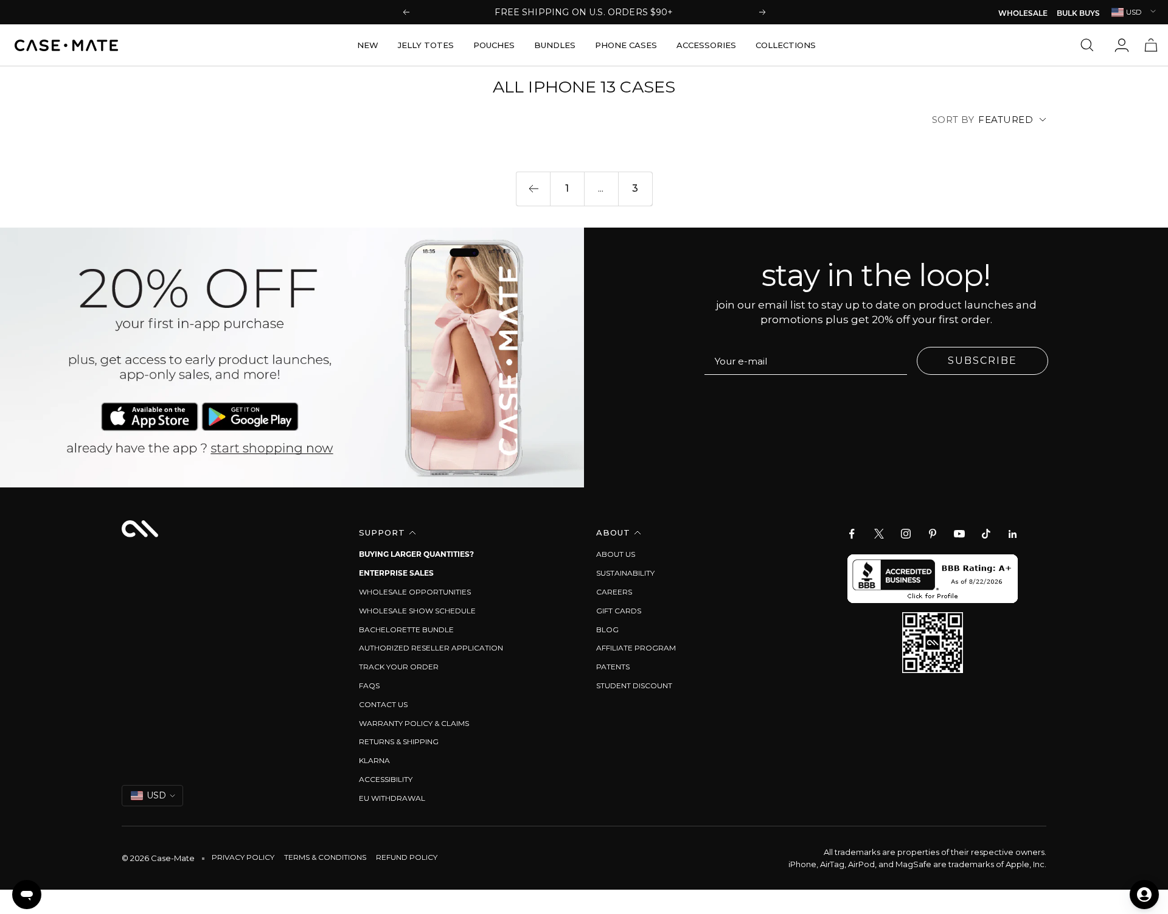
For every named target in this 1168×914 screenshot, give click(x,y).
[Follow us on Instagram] (905, 533)
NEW (367, 45)
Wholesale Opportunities (415, 591)
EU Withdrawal (392, 798)
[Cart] (1151, 45)
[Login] (1121, 45)
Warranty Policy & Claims (414, 723)
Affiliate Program (636, 647)
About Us (615, 554)
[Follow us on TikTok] (986, 533)
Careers (614, 591)
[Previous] (533, 189)
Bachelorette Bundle (406, 629)
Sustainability (625, 572)
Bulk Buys (1078, 14)
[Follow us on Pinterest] (932, 533)
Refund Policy (406, 857)
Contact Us (383, 704)
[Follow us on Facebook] (852, 533)
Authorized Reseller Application (431, 647)
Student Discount (634, 685)
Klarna (374, 760)
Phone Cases (626, 45)
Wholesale (1023, 14)
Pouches (494, 45)
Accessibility (385, 779)
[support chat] (26, 894)
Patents (613, 666)
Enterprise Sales (396, 572)
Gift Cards (618, 610)
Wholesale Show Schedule (417, 610)
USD (1134, 11)
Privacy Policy (243, 857)
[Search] (1090, 45)
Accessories (706, 45)
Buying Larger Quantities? (416, 554)
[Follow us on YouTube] (959, 533)
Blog (607, 629)
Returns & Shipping (399, 741)
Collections (786, 45)
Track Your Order (399, 666)
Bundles (554, 45)
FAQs (369, 685)
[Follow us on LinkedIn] (1012, 533)
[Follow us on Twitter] (879, 533)
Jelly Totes (426, 45)
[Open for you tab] (1144, 894)
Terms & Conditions (325, 857)
